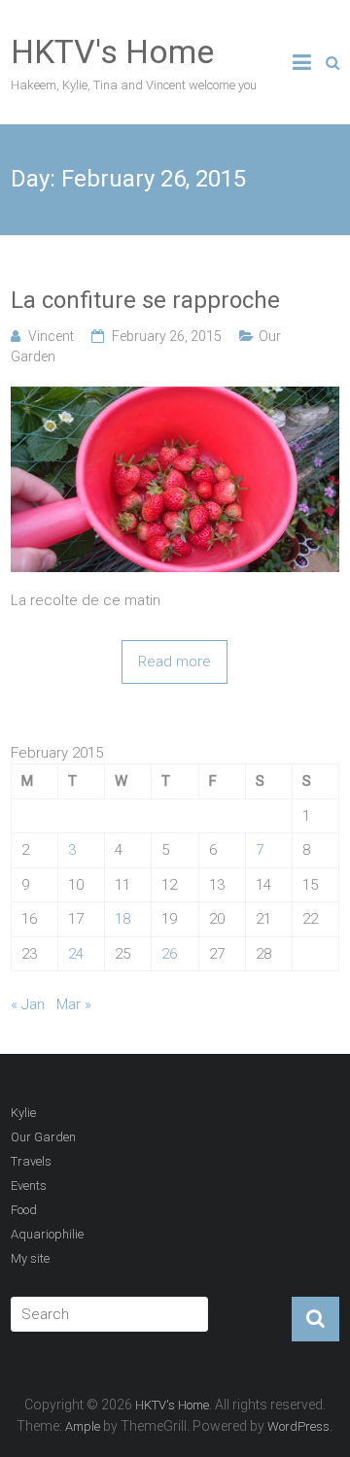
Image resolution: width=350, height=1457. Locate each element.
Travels (31, 1161)
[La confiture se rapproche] (175, 397)
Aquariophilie (47, 1234)
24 (76, 954)
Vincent (51, 336)
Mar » (73, 1004)
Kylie (23, 1112)
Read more (174, 661)
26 (169, 954)
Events (29, 1185)
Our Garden (43, 1137)
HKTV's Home (112, 51)
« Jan (28, 1004)
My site (30, 1258)
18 (122, 919)
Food (24, 1210)
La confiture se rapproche (145, 300)
